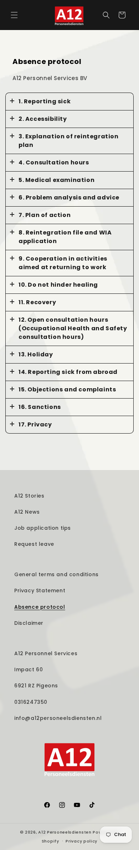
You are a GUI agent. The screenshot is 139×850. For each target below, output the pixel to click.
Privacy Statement (39, 590)
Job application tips (42, 528)
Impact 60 (28, 669)
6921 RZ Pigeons (36, 685)
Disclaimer (28, 623)
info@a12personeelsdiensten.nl (58, 718)
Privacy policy (81, 841)
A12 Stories (29, 495)
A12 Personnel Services (45, 653)
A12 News (27, 511)
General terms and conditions (56, 574)
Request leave (34, 544)
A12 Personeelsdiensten (64, 832)
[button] (14, 15)
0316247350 (30, 702)
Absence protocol (39, 607)
